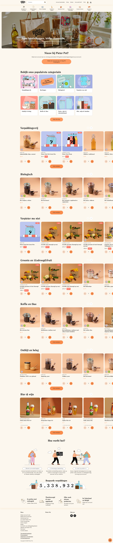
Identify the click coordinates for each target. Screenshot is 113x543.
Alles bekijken (56, 166)
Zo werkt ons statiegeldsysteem (29, 526)
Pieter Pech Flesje (67, 154)
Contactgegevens (25, 538)
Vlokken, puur (66, 376)
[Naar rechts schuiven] (91, 128)
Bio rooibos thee (88, 330)
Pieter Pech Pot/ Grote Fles (48, 154)
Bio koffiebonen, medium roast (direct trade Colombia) (70, 331)
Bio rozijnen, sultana (25, 200)
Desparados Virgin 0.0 (47, 420)
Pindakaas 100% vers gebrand (28, 376)
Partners (23, 529)
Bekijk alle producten (26, 516)
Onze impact (24, 522)
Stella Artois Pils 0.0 (25, 420)
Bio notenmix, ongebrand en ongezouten (69, 201)
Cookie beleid (24, 530)
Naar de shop (56, 119)
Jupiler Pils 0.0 (66, 420)
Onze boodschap (25, 521)
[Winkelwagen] (110, 540)
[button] (90, 2)
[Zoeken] (45, 2)
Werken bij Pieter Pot (26, 527)
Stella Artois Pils (88, 420)
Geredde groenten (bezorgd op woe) (71, 244)
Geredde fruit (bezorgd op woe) (49, 244)
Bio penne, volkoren (89, 200)
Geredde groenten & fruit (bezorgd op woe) (93, 245)
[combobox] (36, 2)
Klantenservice (24, 518)
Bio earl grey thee (24, 330)
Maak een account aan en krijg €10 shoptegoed (56, 61)
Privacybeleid (24, 535)
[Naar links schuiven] (88, 128)
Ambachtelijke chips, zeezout (27, 154)
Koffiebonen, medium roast (48, 330)
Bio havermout (45, 200)
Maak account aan (25, 515)
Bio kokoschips (88, 286)
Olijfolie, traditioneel (89, 154)
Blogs (22, 524)
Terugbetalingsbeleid (26, 533)
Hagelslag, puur (45, 376)
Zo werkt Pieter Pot (26, 519)
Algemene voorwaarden (27, 536)
